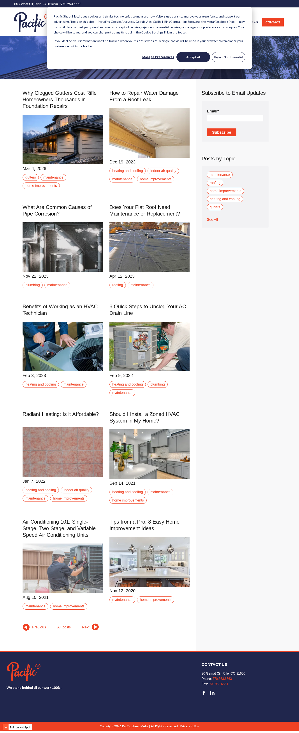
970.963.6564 (218, 684)
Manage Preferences (158, 57)
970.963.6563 (70, 4)
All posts (64, 627)
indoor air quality (163, 171)
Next (85, 627)
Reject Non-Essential (228, 57)
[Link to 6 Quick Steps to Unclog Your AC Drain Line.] (149, 346)
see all (212, 219)
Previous (39, 627)
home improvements (41, 186)
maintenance (53, 177)
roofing (117, 285)
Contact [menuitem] (273, 22)
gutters (30, 177)
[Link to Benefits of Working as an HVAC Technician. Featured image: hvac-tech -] (63, 346)
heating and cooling (127, 171)
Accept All (193, 57)
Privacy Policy (189, 726)
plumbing (32, 285)
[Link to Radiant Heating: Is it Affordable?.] (63, 452)
